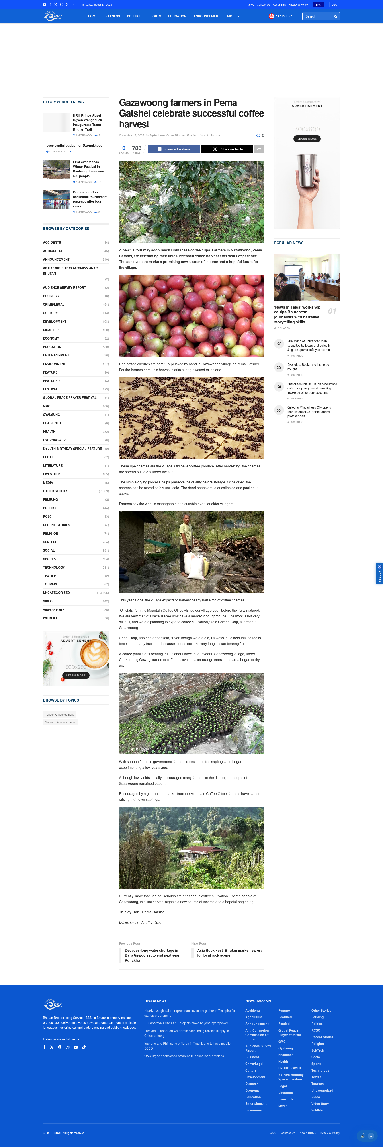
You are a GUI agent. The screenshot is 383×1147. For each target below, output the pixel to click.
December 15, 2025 (131, 135)
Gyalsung (51, 414)
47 (98, 135)
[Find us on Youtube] (44, 4)
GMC (251, 4)
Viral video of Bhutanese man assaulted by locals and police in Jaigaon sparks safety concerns (309, 345)
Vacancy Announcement (60, 722)
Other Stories (175, 135)
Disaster (51, 330)
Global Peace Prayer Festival (70, 397)
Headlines (52, 423)
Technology (54, 567)
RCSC (47, 516)
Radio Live (284, 16)
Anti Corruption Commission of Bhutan (71, 270)
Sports (155, 16)
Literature (53, 465)
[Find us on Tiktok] (84, 1047)
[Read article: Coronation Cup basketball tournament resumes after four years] (56, 199)
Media (48, 482)
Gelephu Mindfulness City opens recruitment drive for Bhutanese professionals (309, 411)
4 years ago (83, 135)
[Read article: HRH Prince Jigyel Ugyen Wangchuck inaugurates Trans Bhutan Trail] (56, 122)
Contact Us (263, 4)
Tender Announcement (59, 714)
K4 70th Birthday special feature (72, 448)
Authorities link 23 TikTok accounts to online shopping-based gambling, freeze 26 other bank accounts (312, 388)
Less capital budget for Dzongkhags (74, 145)
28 (73, 151)
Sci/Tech (50, 542)
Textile (49, 576)
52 (98, 212)
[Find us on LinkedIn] (73, 4)
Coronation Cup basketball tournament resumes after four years (90, 199)
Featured (51, 380)
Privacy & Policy (298, 4)
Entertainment (56, 355)
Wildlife (50, 618)
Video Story (53, 609)
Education (177, 16)
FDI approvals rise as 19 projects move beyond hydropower (186, 1023)
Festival (50, 389)
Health (49, 431)
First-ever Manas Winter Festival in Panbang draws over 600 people (89, 168)
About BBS (279, 4)
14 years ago (57, 151)
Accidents (52, 242)
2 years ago (83, 182)
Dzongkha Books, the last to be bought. (308, 366)
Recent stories (56, 525)
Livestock (52, 474)
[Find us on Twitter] (55, 4)
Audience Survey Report (64, 287)
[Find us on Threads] (67, 4)
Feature (50, 372)
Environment (54, 364)
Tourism (50, 584)
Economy (51, 338)
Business (112, 16)
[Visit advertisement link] (76, 658)
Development (54, 321)
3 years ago (83, 212)
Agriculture (157, 135)
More (231, 16)
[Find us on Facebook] (50, 4)
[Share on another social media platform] (259, 149)
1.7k (99, 182)
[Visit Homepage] (53, 16)
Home (92, 16)
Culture (50, 312)
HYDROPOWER (54, 440)
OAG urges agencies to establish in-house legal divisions (184, 1056)
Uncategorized (56, 592)
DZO (335, 4)
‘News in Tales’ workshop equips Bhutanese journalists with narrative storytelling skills (297, 314)
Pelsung (50, 499)
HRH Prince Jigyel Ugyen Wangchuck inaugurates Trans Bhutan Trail (87, 122)
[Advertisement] (191, 57)
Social (49, 550)
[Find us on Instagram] (61, 4)
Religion (50, 533)
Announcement (206, 16)
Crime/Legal (53, 304)
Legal (48, 457)
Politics (134, 16)
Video (48, 601)
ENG (318, 4)
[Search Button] (336, 16)
